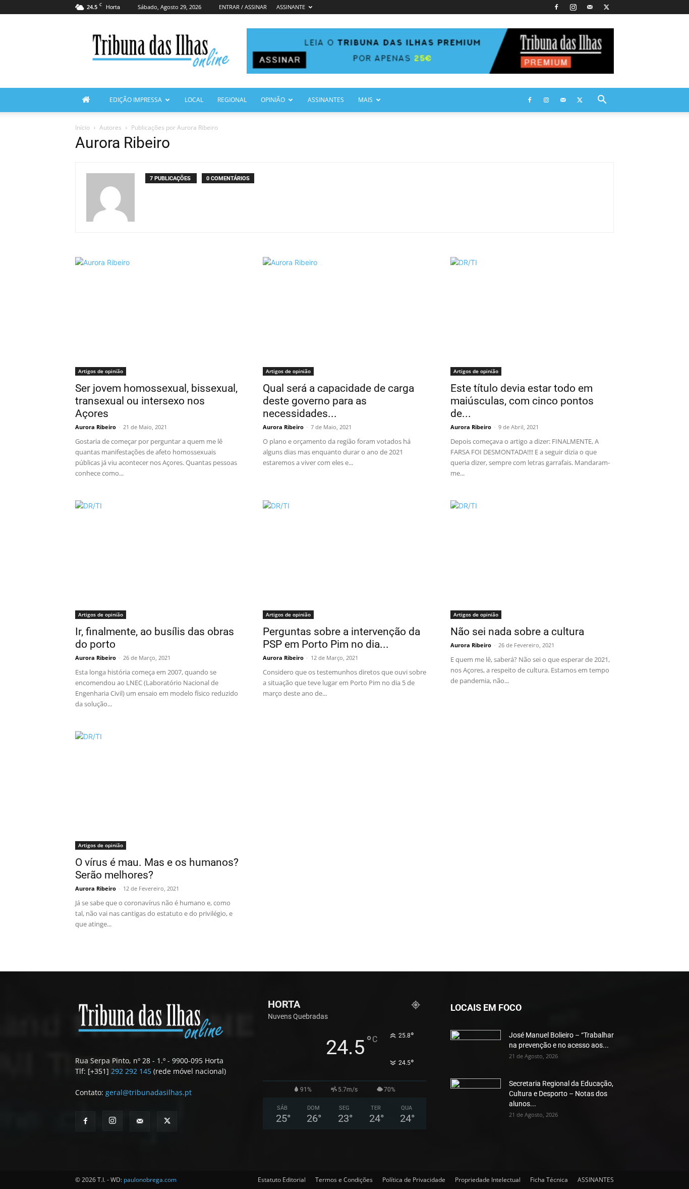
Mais (365, 99)
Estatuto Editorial (282, 1179)
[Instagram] (573, 7)
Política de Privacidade (413, 1179)
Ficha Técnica (549, 1179)
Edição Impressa (135, 99)
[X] (606, 7)
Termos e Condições (344, 1179)
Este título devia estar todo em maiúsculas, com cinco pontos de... (522, 401)
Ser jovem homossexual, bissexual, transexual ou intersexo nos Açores (156, 401)
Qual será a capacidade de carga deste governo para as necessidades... (338, 401)
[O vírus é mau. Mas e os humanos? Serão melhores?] (157, 790)
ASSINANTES (326, 99)
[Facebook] (556, 7)
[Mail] (589, 7)
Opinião (273, 99)
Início (82, 127)
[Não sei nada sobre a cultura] (532, 559)
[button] (602, 101)
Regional (232, 99)
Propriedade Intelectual (488, 1179)
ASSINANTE (290, 7)
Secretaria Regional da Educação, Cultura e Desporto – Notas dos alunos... (561, 1093)
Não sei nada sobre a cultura (517, 632)
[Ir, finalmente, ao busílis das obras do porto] (157, 559)
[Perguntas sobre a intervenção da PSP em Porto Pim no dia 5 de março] (344, 559)
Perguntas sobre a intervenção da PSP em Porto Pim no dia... (341, 638)
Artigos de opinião (100, 371)
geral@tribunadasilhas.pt (148, 1092)
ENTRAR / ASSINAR (243, 7)
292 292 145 (131, 1071)
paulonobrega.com (150, 1179)
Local (194, 99)
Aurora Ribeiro (95, 427)
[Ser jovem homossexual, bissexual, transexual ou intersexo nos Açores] (157, 316)
